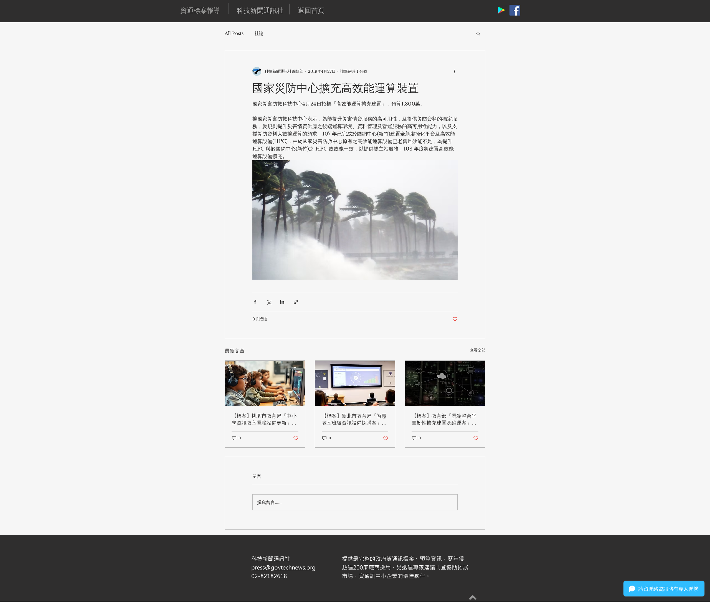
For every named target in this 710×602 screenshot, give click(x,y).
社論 (259, 33)
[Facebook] (514, 10)
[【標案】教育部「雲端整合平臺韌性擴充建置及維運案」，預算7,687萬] (445, 383)
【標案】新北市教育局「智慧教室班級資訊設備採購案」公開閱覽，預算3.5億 (354, 419)
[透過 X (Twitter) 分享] (268, 302)
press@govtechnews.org (283, 567)
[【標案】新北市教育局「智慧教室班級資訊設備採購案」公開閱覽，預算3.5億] (355, 383)
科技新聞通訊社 (260, 10)
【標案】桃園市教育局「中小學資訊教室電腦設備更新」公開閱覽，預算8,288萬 (264, 419)
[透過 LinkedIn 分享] (282, 302)
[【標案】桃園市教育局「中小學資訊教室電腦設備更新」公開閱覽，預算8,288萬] (265, 383)
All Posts (234, 33)
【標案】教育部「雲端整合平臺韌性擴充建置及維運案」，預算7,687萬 (444, 419)
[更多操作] (454, 71)
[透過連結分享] (295, 302)
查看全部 (477, 350)
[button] (478, 33)
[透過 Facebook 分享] (255, 302)
